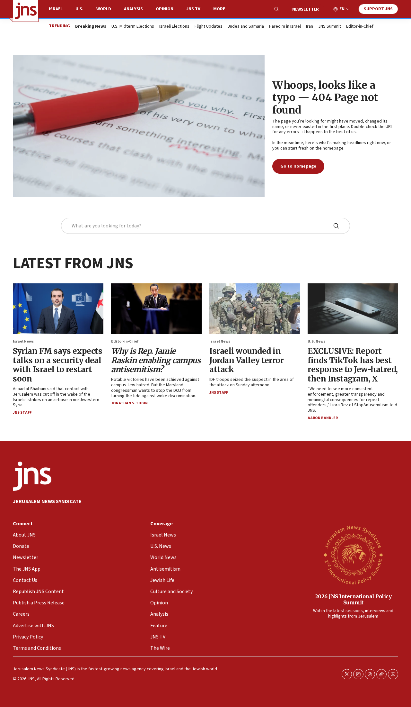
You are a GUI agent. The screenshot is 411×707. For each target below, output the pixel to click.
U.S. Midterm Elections (132, 27)
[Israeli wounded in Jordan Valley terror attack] (254, 308)
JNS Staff (22, 412)
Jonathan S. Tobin (129, 403)
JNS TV (193, 9)
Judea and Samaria (246, 27)
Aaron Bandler (323, 418)
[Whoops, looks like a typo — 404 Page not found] (139, 126)
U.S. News (316, 341)
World (103, 9)
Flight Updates (209, 27)
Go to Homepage (298, 166)
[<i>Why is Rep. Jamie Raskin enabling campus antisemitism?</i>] (156, 308)
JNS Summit (329, 27)
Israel (56, 9)
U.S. (79, 9)
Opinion (164, 9)
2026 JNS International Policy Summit (353, 599)
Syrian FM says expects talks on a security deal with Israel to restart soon (57, 365)
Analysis (133, 9)
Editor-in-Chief (359, 27)
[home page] (26, 11)
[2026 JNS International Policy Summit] (353, 554)
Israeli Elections (174, 27)
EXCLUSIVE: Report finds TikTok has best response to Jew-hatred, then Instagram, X (353, 365)
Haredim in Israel (285, 27)
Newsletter (305, 9)
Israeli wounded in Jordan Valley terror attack (246, 360)
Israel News (23, 341)
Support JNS (378, 9)
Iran (309, 27)
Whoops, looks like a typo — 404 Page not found (325, 97)
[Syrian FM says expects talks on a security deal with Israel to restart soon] (58, 308)
